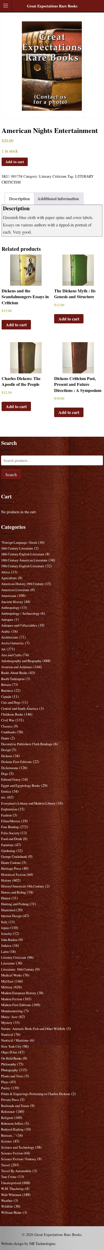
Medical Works (11, 975)
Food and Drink (11, 839)
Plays (5, 1082)
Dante (5, 738)
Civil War (7, 720)
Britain (6, 684)
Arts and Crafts (11, 655)
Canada (6, 696)
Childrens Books (12, 714)
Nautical (7, 1034)
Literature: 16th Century (17, 969)
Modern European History (18, 993)
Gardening (8, 851)
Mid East (7, 981)
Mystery (6, 1022)
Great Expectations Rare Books (52, 6)
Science (6, 1141)
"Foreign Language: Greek (19, 542)
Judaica (6, 945)
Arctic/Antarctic (12, 643)
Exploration (9, 809)
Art (3, 649)
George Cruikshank (14, 856)
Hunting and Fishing (15, 904)
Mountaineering (12, 1011)
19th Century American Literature (24, 560)
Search (11, 474)
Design (6, 750)
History (6, 880)
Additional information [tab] (58, 198)
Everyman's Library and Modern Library (28, 803)
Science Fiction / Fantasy (18, 1159)
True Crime (9, 1177)
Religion (7, 1117)
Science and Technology (17, 1147)
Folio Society (10, 833)
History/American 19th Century (22, 886)
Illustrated (8, 910)
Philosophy (8, 1064)
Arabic (5, 631)
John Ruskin (9, 940)
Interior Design (11, 916)
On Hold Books (11, 1058)
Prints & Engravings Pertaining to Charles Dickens (35, 1094)
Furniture (7, 845)
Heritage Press (11, 868)
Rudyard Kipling (12, 1129)
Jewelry (6, 933)
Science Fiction (12, 1153)
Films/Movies (10, 821)
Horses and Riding (13, 892)
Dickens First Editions (16, 762)
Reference (8, 1111)
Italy (4, 922)
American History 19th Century (22, 584)
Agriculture (9, 578)
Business (7, 690)
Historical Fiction (13, 874)
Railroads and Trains (15, 1106)
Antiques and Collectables (19, 625)
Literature (8, 963)
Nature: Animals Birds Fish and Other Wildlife (33, 1028)
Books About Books (14, 673)
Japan (5, 928)
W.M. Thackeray (12, 1188)
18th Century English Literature (22, 554)
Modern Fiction (11, 999)
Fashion (6, 815)
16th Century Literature (17, 548)
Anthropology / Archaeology (20, 613)
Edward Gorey (11, 779)
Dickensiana (9, 768)
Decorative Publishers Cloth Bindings (26, 744)
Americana (8, 595)
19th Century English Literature (22, 566)
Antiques (7, 619)
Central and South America (19, 708)
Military (7, 987)
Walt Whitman (11, 1195)
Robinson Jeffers (12, 1123)
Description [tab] (19, 198)
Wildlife (7, 1206)
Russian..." (8, 1135)
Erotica (6, 791)
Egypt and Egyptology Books (20, 785)
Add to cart (14, 161)
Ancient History (12, 602)
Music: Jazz (9, 1017)
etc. (3, 797)
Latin (5, 951)
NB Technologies (42, 1243)
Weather (7, 1200)
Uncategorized (11, 1183)
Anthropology (10, 607)
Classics (7, 726)
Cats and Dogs (11, 702)
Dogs (4, 773)
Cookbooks (8, 732)
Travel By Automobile (16, 1171)
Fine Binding (10, 827)
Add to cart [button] (16, 325)
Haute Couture (11, 862)
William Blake (11, 1212)
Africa (5, 572)
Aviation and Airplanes (17, 667)
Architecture (9, 637)
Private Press (10, 1099)
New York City (11, 1046)
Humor (5, 898)
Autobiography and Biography (21, 661)
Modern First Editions (16, 1005)
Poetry (5, 1088)
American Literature (15, 590)
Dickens (6, 756)
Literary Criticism (52, 176)
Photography (9, 1070)
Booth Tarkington (13, 679)
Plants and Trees (12, 1076)
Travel (5, 1165)
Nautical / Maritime (15, 1040)
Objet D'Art (9, 1052)
